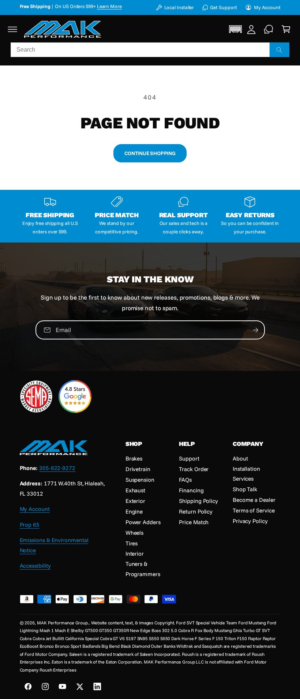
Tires (131, 543)
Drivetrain (137, 469)
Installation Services (246, 473)
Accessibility (35, 565)
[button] (12, 29)
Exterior (135, 500)
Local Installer (179, 7)
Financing (191, 490)
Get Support (223, 7)
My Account (267, 7)
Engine (134, 511)
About (240, 458)
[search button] (279, 49)
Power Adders (143, 522)
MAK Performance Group (62, 622)
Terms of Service (254, 510)
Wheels (134, 532)
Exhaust (135, 490)
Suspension (139, 479)
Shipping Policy (198, 500)
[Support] (268, 29)
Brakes (134, 458)
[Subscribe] (255, 329)
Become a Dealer (254, 499)
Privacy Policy (250, 521)
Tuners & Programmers (142, 568)
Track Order (194, 469)
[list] (150, 216)
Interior (134, 553)
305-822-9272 (57, 467)
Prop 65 (30, 524)
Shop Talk (245, 489)
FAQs (185, 479)
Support (189, 458)
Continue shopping (149, 153)
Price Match (194, 522)
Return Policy (196, 511)
